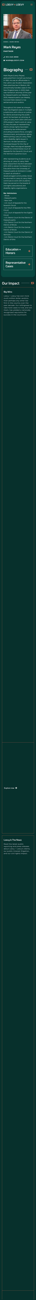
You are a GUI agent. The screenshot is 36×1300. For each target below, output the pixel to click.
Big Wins (8, 291)
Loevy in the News (13, 839)
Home (6, 42)
